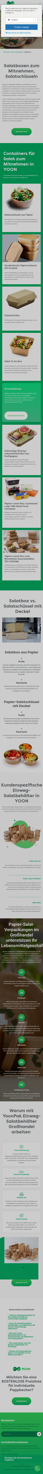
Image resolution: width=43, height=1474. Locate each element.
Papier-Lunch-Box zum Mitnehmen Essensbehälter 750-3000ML (19, 559)
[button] (21, 131)
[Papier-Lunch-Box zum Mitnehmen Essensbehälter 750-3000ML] (21, 541)
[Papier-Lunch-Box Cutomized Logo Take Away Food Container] (21, 488)
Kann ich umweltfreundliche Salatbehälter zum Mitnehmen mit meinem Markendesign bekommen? (21, 1326)
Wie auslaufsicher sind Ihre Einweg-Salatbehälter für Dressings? (19, 1345)
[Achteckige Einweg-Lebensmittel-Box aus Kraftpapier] (21, 436)
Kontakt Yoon (21, 1401)
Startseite (6, 52)
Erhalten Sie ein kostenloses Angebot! (18, 1458)
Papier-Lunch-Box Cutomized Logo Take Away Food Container (20, 506)
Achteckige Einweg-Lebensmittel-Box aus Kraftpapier (16, 454)
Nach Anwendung (16, 52)
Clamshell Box (12, 315)
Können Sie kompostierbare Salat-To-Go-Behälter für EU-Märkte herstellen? (19, 1353)
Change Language (21, 27)
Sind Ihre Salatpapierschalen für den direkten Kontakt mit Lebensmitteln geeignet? (21, 1317)
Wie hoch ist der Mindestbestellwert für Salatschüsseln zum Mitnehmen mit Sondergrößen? (20, 1336)
